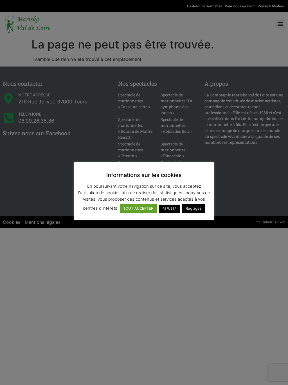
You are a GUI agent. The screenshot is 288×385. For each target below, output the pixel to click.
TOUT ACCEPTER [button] (138, 208)
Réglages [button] (194, 208)
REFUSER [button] (169, 209)
